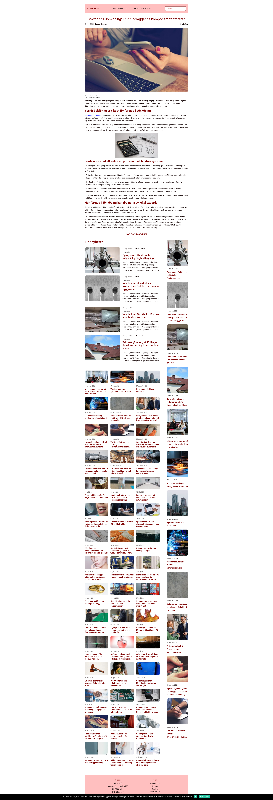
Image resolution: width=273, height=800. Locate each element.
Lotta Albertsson (140, 336)
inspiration (184, 24)
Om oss (128, 8)
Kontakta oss (146, 8)
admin (137, 277)
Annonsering (118, 8)
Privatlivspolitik (204, 797)
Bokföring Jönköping (93, 115)
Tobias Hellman (101, 24)
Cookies (136, 8)
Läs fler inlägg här (136, 234)
